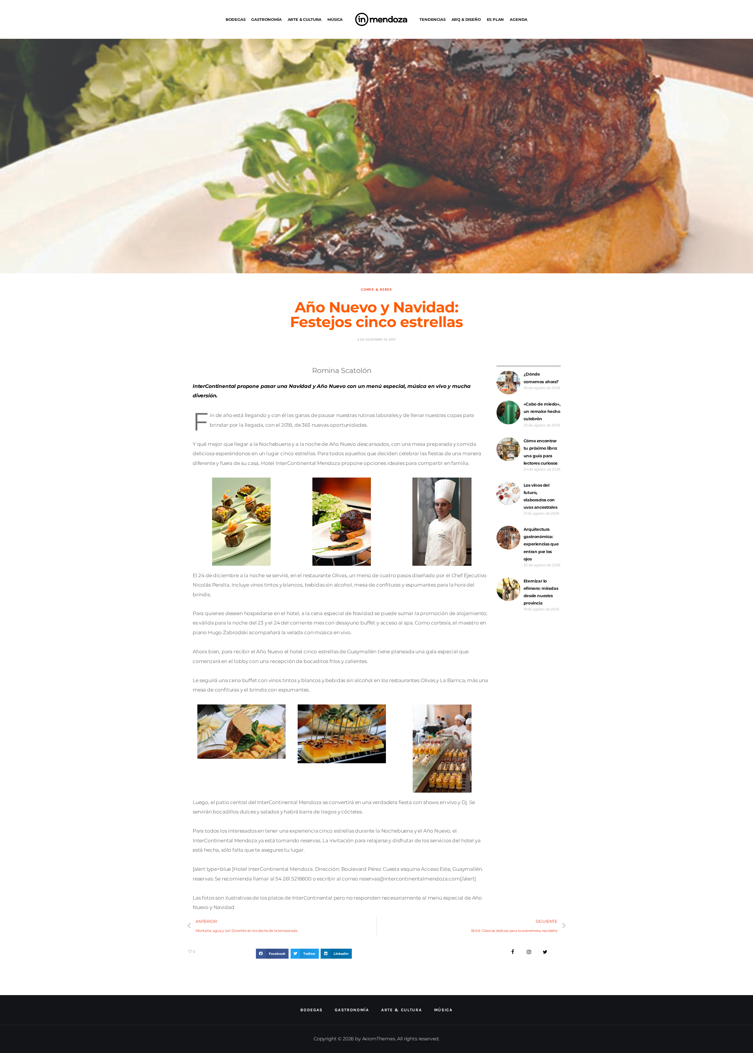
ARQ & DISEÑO (466, 19)
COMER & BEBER (376, 289)
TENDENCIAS (432, 19)
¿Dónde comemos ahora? (541, 377)
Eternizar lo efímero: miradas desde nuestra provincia (541, 592)
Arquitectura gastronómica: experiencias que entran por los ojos (541, 544)
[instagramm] (529, 952)
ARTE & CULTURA (305, 19)
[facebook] (512, 952)
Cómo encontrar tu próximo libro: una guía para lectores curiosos (540, 452)
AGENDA (518, 19)
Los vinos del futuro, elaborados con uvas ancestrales (540, 496)
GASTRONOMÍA (266, 19)
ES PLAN (495, 19)
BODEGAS (236, 19)
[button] (272, 954)
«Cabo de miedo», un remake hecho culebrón (542, 411)
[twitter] (544, 952)
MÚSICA (335, 19)
